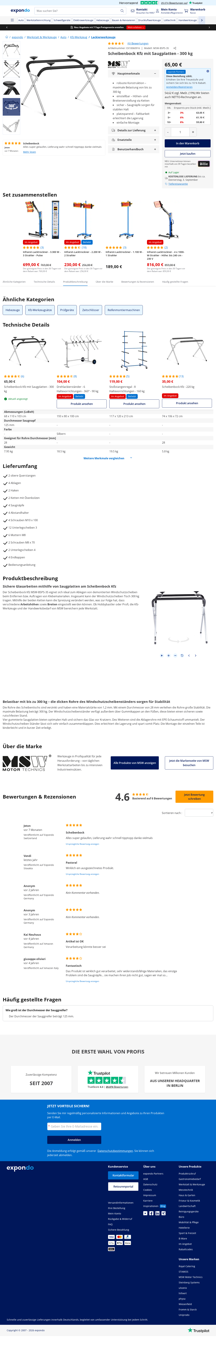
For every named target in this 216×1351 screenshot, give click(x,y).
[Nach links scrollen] (6, 27)
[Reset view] (182, 656)
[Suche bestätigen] (122, 11)
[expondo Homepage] (6, 37)
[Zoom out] (175, 656)
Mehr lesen (29, 151)
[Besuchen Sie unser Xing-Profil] (163, 1214)
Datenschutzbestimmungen (115, 1151)
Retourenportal (123, 1186)
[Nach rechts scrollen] (209, 27)
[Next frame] (196, 656)
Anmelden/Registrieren (179, 87)
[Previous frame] (189, 656)
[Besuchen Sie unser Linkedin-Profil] (157, 1214)
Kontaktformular (123, 1175)
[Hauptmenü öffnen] (12, 20)
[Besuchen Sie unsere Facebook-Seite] (151, 1214)
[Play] (162, 656)
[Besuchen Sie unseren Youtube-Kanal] (145, 1214)
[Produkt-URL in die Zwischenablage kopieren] (174, 48)
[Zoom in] (169, 656)
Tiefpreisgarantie (178, 183)
